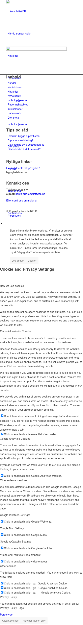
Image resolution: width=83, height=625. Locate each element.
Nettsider (13, 91)
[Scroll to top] (1, 224)
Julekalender (15, 109)
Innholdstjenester (18, 100)
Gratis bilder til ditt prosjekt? (24, 149)
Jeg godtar (18, 260)
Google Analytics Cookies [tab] (15, 438)
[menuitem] (42, 33)
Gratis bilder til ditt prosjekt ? (23, 168)
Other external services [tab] (13, 480)
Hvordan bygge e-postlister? (24, 136)
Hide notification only (34, 620)
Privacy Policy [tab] (8, 597)
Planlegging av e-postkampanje (26, 144)
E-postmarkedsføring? (20, 140)
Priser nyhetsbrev (18, 104)
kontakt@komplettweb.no (30, 194)
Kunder (12, 83)
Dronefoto (13, 117)
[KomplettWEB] (36, 11)
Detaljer (32, 260)
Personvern (14, 113)
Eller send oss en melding (21, 200)
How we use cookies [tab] (12, 286)
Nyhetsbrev (14, 96)
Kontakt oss (15, 87)
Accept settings (10, 620)
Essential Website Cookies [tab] (15, 331)
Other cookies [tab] (8, 566)
